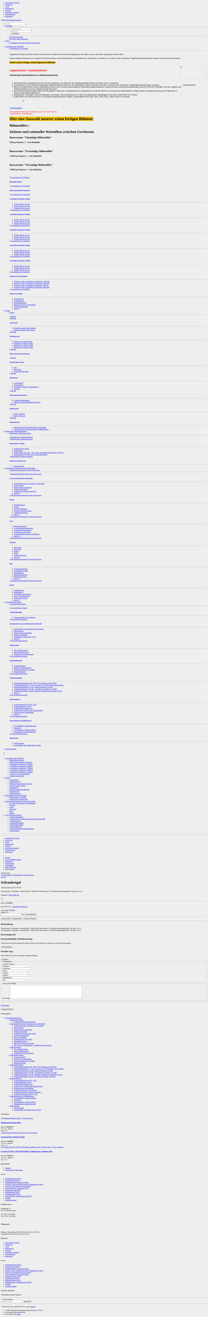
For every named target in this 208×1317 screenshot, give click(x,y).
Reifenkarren (18, 451)
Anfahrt (8, 1198)
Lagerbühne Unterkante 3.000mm (21, 770)
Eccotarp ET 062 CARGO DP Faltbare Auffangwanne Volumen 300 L (27, 1151)
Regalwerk (17, 369)
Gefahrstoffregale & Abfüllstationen (22, 829)
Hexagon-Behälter (20, 1037)
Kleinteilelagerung (20, 526)
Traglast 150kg (19, 466)
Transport (13, 809)
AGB (7, 6)
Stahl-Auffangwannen (21, 652)
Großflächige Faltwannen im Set (25, 637)
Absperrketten (19, 299)
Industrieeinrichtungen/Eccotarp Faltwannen (20, 468)
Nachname (6, 968)
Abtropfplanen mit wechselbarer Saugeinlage (29, 484)
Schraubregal (9, 863)
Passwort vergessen (16, 37)
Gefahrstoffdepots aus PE (22, 707)
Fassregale (17, 728)
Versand (32, 1307)
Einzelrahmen (18, 385)
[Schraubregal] (6, 875)
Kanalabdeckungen (20, 1041)
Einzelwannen (19, 485)
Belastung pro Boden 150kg (23, 343)
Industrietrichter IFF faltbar (23, 1039)
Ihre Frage (6, 998)
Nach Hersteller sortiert (17, 786)
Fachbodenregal (15, 782)
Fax (4, 980)
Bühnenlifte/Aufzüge (17, 760)
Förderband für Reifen (21, 449)
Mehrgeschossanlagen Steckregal (21, 762)
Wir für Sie (9, 5)
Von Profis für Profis (12, 3)
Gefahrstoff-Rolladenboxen (23, 708)
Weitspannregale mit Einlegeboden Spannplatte (30, 427)
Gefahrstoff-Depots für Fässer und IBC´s (28, 1092)
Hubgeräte (17, 549)
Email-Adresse (8, 1299)
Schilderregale (14, 791)
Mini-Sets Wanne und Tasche (24, 1043)
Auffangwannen (15, 821)
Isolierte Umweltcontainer (23, 668)
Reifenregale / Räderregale (19, 799)
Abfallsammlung (19, 505)
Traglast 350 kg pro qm (22, 206)
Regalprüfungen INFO (13, 1194)
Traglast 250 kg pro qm (22, 204)
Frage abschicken (7, 1009)
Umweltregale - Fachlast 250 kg (25, 730)
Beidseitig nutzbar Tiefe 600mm (25, 328)
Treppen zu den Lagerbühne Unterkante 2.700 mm (31, 285)
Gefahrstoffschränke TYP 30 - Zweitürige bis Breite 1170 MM (35, 689)
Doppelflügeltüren (20, 303)
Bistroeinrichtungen (20, 575)
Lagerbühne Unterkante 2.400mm (21, 766)
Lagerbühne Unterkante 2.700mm (21, 768)
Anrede (5, 964)
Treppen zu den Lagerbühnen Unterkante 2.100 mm (31, 281)
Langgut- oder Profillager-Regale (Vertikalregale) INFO (24, 1184)
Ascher (16, 507)
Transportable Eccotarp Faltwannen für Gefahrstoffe (27, 819)
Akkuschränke (19, 743)
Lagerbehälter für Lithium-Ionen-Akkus (27, 745)
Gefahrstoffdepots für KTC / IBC (25, 705)
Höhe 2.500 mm (19, 416)
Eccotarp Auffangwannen (22, 511)
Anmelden (15, 33)
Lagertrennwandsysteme (22, 532)
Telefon (5, 975)
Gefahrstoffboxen (16, 827)
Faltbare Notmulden (21, 489)
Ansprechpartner (11, 1200)
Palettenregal (14, 788)
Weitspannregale (15, 793)
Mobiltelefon (7, 978)
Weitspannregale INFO (13, 1190)
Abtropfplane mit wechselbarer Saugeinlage (29, 629)
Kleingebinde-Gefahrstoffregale (25, 732)
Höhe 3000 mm (10, 867)
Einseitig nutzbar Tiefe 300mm (24, 330)
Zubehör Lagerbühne (17, 776)
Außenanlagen (19, 590)
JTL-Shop (17, 1314)
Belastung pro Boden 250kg (23, 345)
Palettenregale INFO (12, 1192)
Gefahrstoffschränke (16, 825)
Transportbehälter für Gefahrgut (25, 617)
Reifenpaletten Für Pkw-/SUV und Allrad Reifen (30, 455)
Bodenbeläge (18, 592)
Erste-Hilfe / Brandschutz (22, 594)
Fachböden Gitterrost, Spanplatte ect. (26, 387)
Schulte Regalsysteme (21, 371)
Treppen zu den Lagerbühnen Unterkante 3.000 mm (31, 287)
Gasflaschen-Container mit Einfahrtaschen (28, 710)
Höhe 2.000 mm (19, 414)
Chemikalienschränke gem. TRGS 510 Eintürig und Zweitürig (35, 683)
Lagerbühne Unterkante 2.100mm (21, 764)
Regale (7, 311)
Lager (12, 807)
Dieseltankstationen (20, 509)
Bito (15, 367)
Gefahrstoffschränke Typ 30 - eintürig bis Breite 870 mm (33, 687)
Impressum (9, 16)
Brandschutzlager (20, 672)
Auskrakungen (19, 301)
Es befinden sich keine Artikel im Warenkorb (25, 43)
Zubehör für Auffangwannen (24, 654)
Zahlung (8, 1168)
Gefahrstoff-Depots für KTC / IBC (26, 1094)
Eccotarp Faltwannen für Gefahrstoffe (22, 803)
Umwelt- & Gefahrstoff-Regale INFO (18, 1186)
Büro (11, 811)
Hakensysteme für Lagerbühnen (25, 305)
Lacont (3, 877)
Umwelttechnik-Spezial (13, 602)
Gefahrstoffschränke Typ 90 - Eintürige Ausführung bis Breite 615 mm (38, 691)
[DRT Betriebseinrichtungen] (11, 20)
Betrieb (12, 813)
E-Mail (5, 973)
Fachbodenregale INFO (13, 1179)
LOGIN (8, 10)
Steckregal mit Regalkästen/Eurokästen (27, 402)
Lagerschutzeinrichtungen (23, 530)
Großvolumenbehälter (21, 1035)
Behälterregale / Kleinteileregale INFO (18, 1196)
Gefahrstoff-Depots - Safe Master (25, 1090)
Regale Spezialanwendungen (19, 790)
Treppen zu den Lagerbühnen (20, 774)
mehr (17, 309)
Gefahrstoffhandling (21, 513)
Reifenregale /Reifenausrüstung (16, 431)
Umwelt (12, 805)
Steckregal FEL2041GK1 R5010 (13, 1137)
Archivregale (14, 780)
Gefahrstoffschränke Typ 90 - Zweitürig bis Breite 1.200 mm (34, 1077)
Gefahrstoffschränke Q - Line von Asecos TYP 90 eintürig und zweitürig (39, 685)
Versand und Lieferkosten (14, 1170)
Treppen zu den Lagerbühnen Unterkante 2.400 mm (31, 283)
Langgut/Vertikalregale (21, 400)
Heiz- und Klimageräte (21, 596)
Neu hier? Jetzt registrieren (19, 39)
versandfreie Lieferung (19, 907)
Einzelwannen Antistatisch (23, 487)
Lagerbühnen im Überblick (14, 46)
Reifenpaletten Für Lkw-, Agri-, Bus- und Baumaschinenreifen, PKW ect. (39, 453)
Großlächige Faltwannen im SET (25, 491)
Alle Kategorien (10, 749)
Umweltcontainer (20, 666)
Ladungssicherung (20, 555)
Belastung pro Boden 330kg (23, 347)
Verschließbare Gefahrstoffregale (25, 726)
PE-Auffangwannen (21, 650)
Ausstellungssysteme (21, 571)
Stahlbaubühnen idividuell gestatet (17, 1182)
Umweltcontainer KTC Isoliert (24, 670)
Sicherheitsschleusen (21, 307)
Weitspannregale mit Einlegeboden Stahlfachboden (31, 429)
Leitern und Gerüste (21, 598)
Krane (16, 553)
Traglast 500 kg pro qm (22, 208)
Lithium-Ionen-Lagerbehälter (24, 712)
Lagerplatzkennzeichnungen (23, 528)
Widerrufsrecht (10, 14)
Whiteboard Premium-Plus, (11, 1123)
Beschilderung (19, 573)
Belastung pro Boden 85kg (23, 342)
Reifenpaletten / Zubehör (18, 797)
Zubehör (17, 389)
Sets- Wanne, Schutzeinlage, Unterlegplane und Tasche (33, 1045)
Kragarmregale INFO (12, 1180)
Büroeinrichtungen (20, 577)
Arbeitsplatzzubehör (21, 569)
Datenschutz (9, 8)
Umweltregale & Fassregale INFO (17, 1188)
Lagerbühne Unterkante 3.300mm (21, 772)
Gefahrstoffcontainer (17, 823)
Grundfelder (9, 865)
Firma (5, 971)
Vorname (6, 966)
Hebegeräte (18, 548)
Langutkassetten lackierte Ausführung (27, 534)
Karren (16, 551)
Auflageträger (18, 383)
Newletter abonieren (12, 12)
